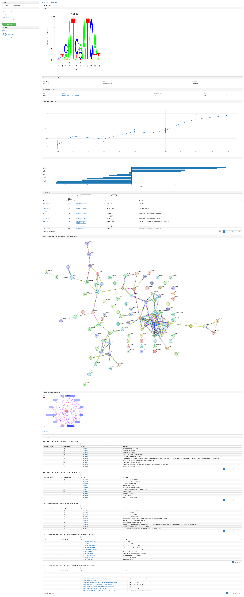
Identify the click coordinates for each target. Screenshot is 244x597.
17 (237, 531)
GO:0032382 (85, 458)
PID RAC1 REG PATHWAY (88, 559)
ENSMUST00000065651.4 (81, 211)
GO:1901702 (85, 518)
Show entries (115, 195)
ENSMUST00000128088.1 (81, 216)
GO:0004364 (85, 514)
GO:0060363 (85, 456)
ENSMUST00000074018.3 (81, 205)
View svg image (46, 431)
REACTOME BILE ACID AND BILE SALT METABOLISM (94, 573)
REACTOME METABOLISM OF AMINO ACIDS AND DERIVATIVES (96, 575)
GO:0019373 (85, 462)
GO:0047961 (85, 522)
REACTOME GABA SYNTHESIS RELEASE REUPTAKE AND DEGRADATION (98, 586)
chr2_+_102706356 (47, 221)
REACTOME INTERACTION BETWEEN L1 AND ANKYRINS (95, 588)
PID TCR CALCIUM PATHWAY (89, 555)
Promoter (45, 200)
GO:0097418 (85, 485)
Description (125, 446)
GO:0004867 (85, 520)
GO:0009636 (85, 466)
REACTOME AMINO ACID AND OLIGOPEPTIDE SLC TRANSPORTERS (97, 584)
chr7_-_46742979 (46, 216)
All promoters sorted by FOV (8, 19)
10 (237, 500)
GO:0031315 (85, 489)
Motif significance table (7, 11)
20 (237, 231)
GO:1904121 (85, 524)
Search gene (9, 24)
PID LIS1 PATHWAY (87, 543)
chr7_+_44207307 (47, 226)
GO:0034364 (85, 481)
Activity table (4, 30)
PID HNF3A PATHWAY (87, 551)
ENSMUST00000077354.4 (81, 226)
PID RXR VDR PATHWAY (88, 553)
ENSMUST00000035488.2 (81, 213)
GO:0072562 (85, 483)
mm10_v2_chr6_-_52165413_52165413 (70, 95)
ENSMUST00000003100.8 (81, 218)
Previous (220, 231)
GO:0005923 (85, 497)
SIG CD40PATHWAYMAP (88, 557)
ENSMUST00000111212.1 (81, 222)
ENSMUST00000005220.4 (81, 223)
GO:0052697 (85, 460)
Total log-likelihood (67, 446)
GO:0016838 (85, 526)
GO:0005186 (85, 512)
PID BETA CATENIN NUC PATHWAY (90, 549)
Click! (227, 95)
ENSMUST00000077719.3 (81, 208)
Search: (78, 195)
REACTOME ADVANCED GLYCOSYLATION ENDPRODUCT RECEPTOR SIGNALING (100, 582)
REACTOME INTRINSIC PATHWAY (90, 580)
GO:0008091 (85, 495)
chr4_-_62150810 (46, 208)
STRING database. (72, 236)
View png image (46, 433)
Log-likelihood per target (48, 446)
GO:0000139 (85, 493)
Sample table (5, 14)
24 (237, 469)
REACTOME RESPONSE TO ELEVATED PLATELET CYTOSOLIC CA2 (97, 578)
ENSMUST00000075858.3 (81, 228)
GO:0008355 (85, 450)
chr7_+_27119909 (47, 218)
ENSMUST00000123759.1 (81, 221)
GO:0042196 (85, 464)
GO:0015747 (85, 452)
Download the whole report (7, 37)
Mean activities (6, 17)
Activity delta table (5, 32)
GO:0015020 (85, 510)
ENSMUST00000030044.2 (81, 203)
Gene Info (141, 200)
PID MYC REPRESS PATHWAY (89, 547)
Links (48, 83)
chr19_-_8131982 (46, 211)
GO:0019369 (85, 454)
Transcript (78, 200)
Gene (108, 200)
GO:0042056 (85, 516)
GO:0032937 (85, 487)
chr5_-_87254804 (46, 228)
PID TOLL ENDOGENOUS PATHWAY (90, 541)
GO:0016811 (85, 528)
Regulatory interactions (6, 33)
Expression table (5, 35)
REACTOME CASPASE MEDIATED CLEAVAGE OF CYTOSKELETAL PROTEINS (99, 590)
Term (84, 446)
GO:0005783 (85, 479)
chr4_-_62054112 (46, 205)
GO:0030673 (85, 491)
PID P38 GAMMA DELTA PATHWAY (90, 545)
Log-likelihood (70, 199)
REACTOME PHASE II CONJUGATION (90, 577)
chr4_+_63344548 (47, 203)
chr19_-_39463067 (47, 213)
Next (240, 231)
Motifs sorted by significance (8, 34)
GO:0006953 (85, 448)
